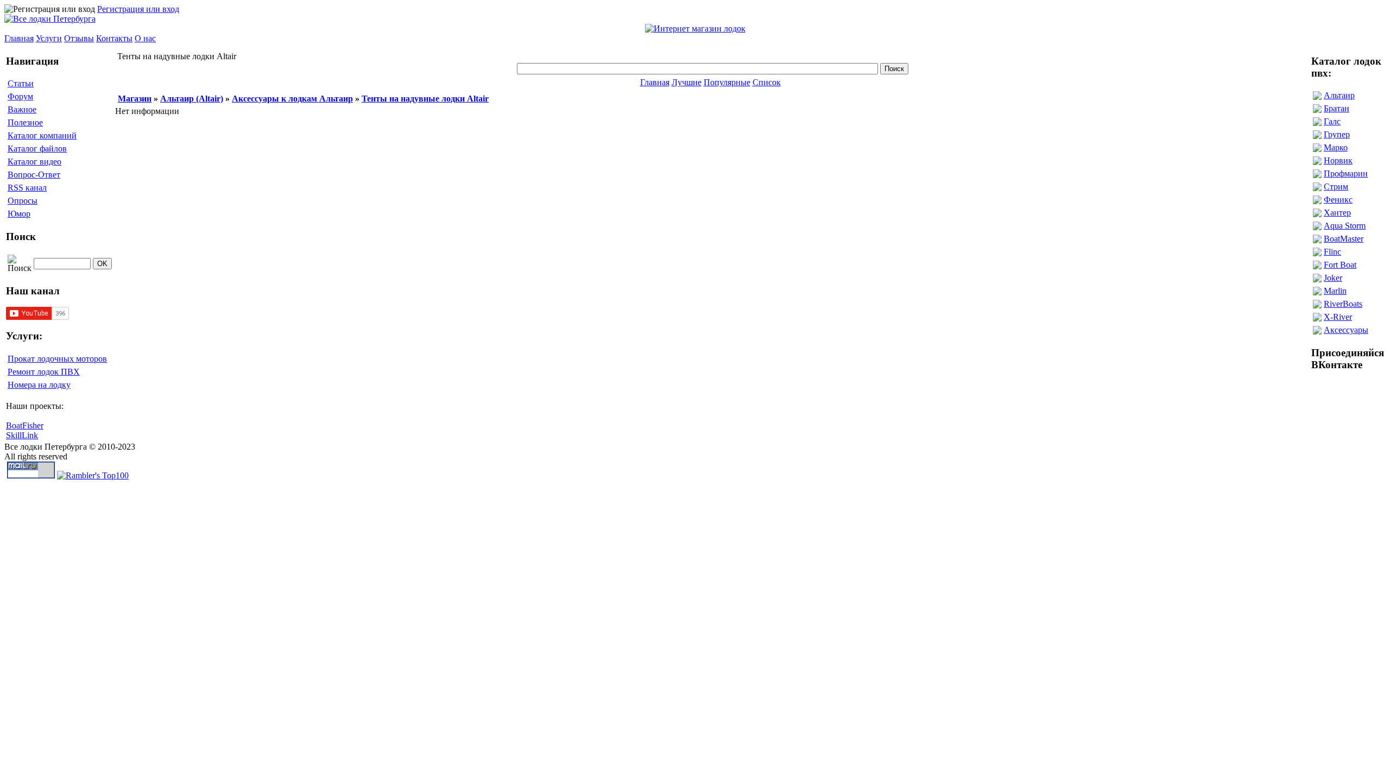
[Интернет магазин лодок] (695, 28)
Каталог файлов (37, 148)
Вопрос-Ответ (34, 174)
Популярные (727, 82)
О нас (145, 38)
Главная (19, 38)
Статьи (21, 83)
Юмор (19, 213)
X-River (1338, 316)
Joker (1333, 277)
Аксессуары (1346, 330)
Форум (20, 96)
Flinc (1332, 251)
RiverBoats (1343, 303)
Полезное (25, 122)
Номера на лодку (39, 384)
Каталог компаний (42, 135)
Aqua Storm (1345, 225)
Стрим (1336, 186)
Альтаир (1339, 95)
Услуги (49, 38)
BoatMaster (1343, 238)
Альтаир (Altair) (191, 98)
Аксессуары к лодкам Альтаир (292, 98)
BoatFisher (24, 425)
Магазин (134, 98)
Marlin (1335, 290)
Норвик (1338, 160)
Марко (1336, 147)
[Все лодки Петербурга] (50, 18)
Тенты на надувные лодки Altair (425, 98)
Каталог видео (34, 161)
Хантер (1337, 212)
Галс (1332, 121)
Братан (1336, 108)
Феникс (1338, 199)
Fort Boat (1340, 264)
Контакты (114, 38)
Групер (1337, 134)
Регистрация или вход (138, 9)
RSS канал (27, 187)
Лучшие (687, 82)
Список (767, 82)
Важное (22, 109)
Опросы (22, 200)
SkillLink (22, 435)
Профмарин (1346, 173)
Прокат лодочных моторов (57, 358)
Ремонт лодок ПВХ (44, 371)
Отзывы (79, 38)
